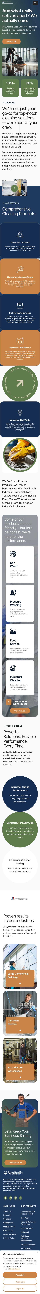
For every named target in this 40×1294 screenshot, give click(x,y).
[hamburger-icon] (35, 3)
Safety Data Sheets (8, 1223)
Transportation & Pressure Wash (28, 1212)
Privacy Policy (14, 1269)
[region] (20, 1272)
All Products (26, 1249)
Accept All (20, 1275)
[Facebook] (5, 1198)
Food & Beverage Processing (28, 1223)
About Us (7, 1211)
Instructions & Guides (9, 1226)
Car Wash (25, 1218)
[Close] (37, 1252)
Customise (20, 1282)
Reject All (20, 1289)
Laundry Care (26, 1228)
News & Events (9, 1234)
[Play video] (14, 188)
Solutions (7, 1219)
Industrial (25, 1232)
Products (7, 1215)
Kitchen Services (28, 1245)
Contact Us (8, 1230)
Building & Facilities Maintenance (26, 1238)
